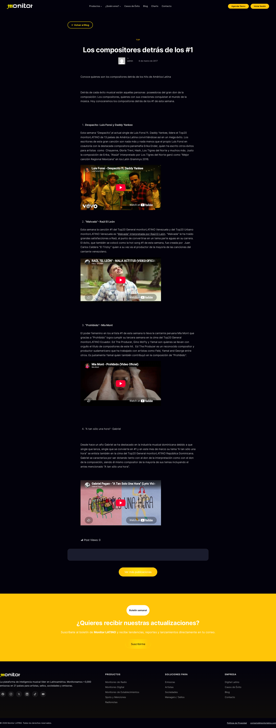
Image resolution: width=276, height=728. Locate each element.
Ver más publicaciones (138, 571)
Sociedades (171, 692)
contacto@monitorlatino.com (263, 723)
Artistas (169, 687)
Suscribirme (138, 644)
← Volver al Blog (80, 25)
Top (138, 40)
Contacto (230, 697)
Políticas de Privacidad (237, 723)
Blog (227, 692)
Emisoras (170, 682)
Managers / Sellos (174, 697)
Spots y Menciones (115, 697)
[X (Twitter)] (19, 694)
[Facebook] (3, 694)
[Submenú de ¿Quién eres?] (120, 6)
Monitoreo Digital (114, 687)
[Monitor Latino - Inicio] (20, 6)
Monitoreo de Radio (116, 682)
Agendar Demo (238, 6)
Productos (94, 6)
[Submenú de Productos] (101, 6)
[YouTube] (43, 694)
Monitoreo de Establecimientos (122, 692)
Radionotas (111, 702)
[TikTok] (35, 694)
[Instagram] (11, 694)
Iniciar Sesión (260, 6)
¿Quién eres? (112, 6)
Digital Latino (232, 682)
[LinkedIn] (27, 694)
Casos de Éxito (233, 687)
